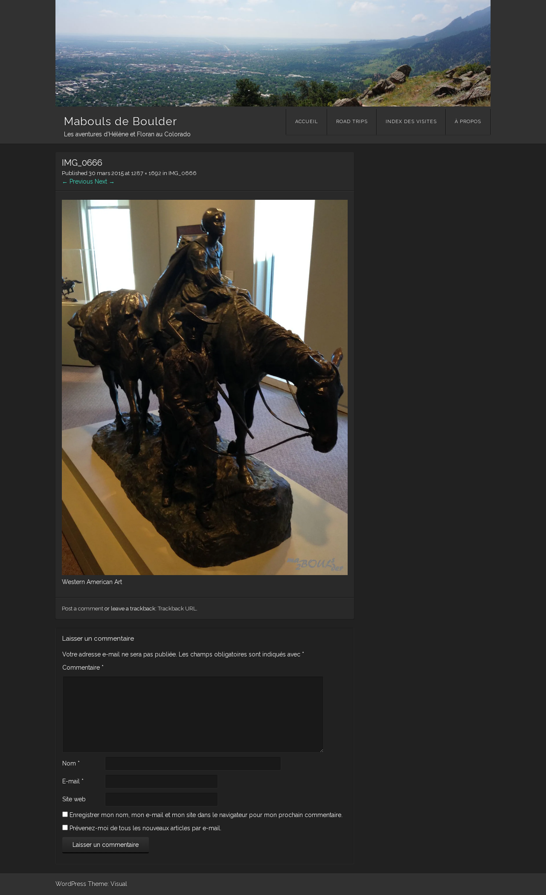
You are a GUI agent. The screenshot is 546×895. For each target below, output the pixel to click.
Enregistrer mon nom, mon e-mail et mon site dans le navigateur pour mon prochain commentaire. (206, 815)
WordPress (70, 884)
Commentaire (83, 667)
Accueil (306, 121)
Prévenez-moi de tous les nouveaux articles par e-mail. (145, 828)
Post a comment (82, 608)
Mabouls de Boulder (120, 121)
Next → (105, 181)
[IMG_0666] (205, 573)
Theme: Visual (107, 884)
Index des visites (411, 121)
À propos (468, 121)
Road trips (352, 121)
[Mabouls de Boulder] (273, 104)
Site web (74, 799)
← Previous (77, 181)
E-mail (73, 781)
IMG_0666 (182, 173)
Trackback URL (177, 608)
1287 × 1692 (146, 173)
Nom (71, 763)
